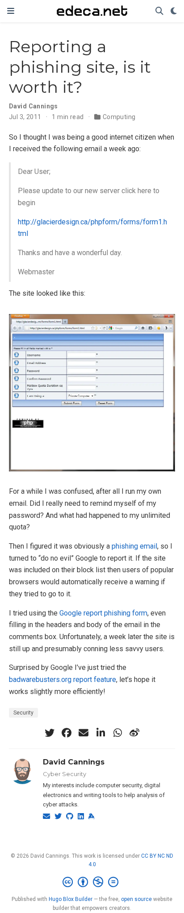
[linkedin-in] (100, 732)
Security (23, 713)
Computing (119, 116)
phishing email (134, 546)
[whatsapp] (117, 732)
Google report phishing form (103, 613)
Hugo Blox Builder (70, 899)
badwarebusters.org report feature (62, 679)
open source (136, 899)
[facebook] (66, 732)
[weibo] (134, 732)
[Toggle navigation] (10, 11)
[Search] (159, 11)
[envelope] (83, 732)
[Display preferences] (174, 11)
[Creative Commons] (92, 882)
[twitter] (49, 732)
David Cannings (74, 761)
